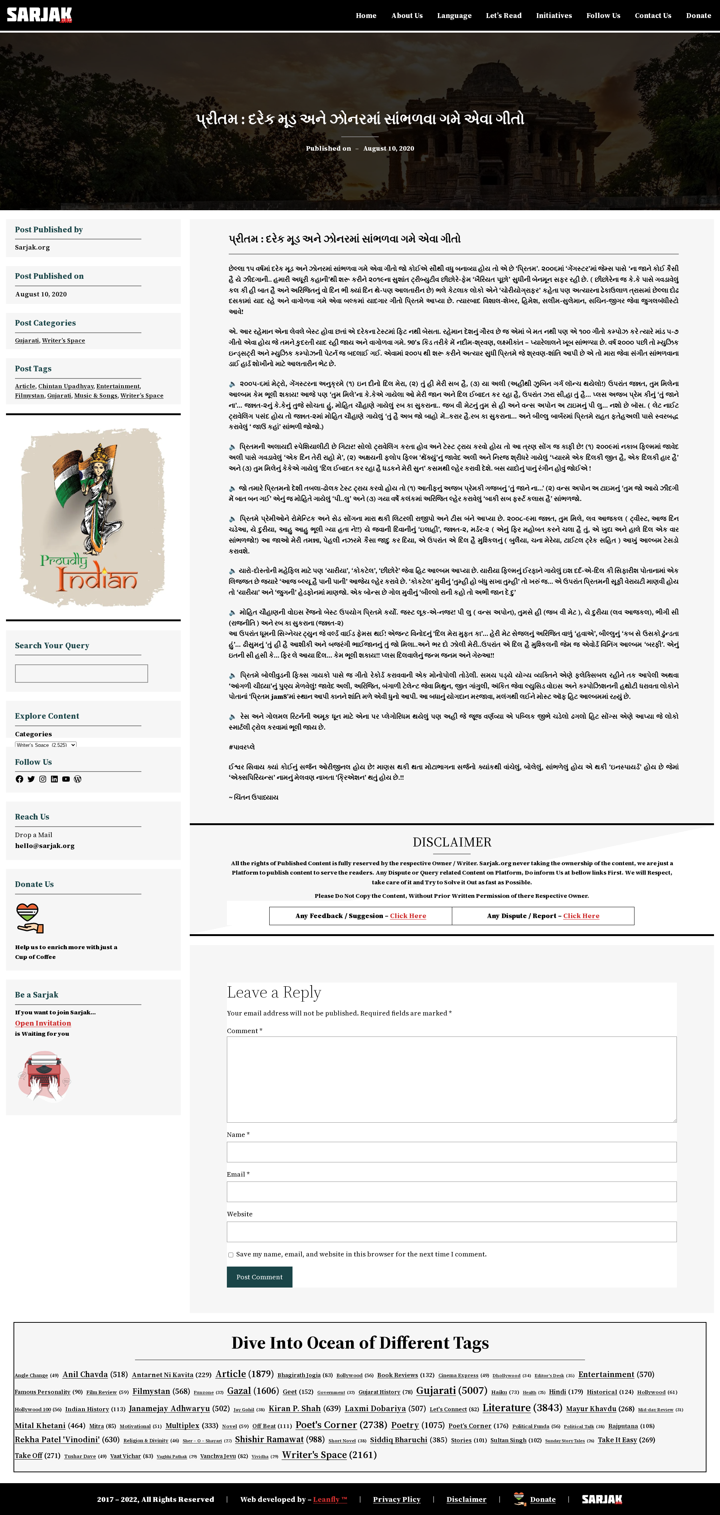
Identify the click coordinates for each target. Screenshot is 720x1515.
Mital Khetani (50, 1425)
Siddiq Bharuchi (409, 1439)
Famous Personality (49, 1392)
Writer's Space (329, 1454)
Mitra (102, 1426)
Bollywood (355, 1375)
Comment (244, 1030)
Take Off (38, 1455)
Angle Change (37, 1375)
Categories (33, 734)
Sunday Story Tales (569, 1441)
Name (238, 1134)
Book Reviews (406, 1375)
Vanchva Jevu (224, 1456)
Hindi (566, 1391)
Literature (523, 1407)
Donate (543, 1499)
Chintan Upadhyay (65, 386)
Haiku (505, 1392)
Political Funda (536, 1426)
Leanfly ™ (330, 1499)
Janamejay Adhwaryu (179, 1408)
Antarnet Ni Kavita (172, 1374)
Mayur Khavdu (600, 1408)
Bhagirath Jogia (305, 1375)
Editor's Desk (555, 1376)
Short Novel (347, 1440)
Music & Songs (95, 395)
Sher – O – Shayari (207, 1441)
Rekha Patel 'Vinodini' (67, 1439)
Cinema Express (463, 1375)
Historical (610, 1392)
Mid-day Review (661, 1410)
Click (572, 915)
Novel (235, 1426)
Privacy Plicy (397, 1499)
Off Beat (272, 1426)
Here (591, 915)
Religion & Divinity (151, 1440)
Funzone (209, 1392)
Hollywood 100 (38, 1409)
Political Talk (584, 1426)
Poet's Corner (342, 1424)
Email (238, 1174)
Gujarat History (385, 1392)
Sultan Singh (516, 1440)
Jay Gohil (249, 1409)
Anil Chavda (95, 1374)
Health (534, 1392)
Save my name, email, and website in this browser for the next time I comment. (361, 1254)
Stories (469, 1440)
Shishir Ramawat (280, 1439)
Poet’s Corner (478, 1425)
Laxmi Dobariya (385, 1408)
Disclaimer (467, 1499)
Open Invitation (43, 1023)
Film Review (107, 1392)
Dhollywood (512, 1376)
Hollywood (657, 1392)
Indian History (95, 1409)
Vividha (265, 1457)
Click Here (408, 915)
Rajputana (631, 1426)
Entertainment (118, 386)
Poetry (418, 1425)
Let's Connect (454, 1409)
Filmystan (29, 395)
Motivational (141, 1426)
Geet (298, 1391)
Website (240, 1214)
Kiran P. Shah (304, 1408)
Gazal (253, 1390)
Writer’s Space (63, 340)
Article (25, 386)
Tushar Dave (85, 1456)
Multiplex (192, 1426)
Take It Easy (627, 1440)
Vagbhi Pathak (177, 1457)
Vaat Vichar (131, 1456)
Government (336, 1392)
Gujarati (27, 340)
